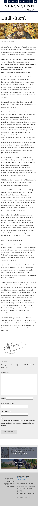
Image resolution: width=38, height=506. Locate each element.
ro (31, 2)
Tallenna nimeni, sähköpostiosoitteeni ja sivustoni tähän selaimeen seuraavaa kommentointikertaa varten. (18, 423)
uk (24, 2)
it (13, 2)
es (27, 2)
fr (9, 2)
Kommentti (5, 372)
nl (35, 2)
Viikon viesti (19, 5)
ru (20, 2)
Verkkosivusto (6, 411)
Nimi (3, 398)
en (5, 2)
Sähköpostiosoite (7, 403)
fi (16, 2)
